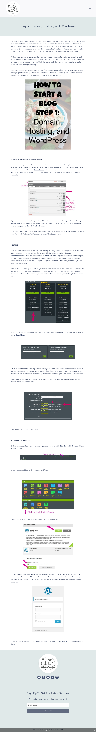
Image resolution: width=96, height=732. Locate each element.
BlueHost (48, 256)
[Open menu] (90, 8)
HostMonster (16, 256)
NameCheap (39, 170)
